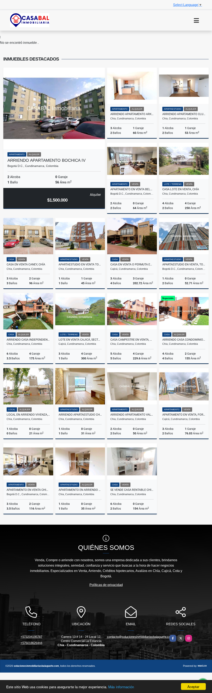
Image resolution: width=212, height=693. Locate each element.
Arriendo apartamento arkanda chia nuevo (132, 114)
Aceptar (193, 686)
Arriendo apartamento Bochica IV (46, 160)
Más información (121, 686)
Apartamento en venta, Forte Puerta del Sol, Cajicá (184, 414)
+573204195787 (31, 636)
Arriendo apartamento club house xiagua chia (184, 114)
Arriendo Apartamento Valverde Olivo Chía (132, 414)
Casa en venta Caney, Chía (26, 264)
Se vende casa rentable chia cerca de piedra (132, 489)
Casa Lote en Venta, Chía (180, 189)
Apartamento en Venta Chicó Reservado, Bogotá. (28, 489)
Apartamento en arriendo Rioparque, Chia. (80, 489)
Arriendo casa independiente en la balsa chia (28, 339)
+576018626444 (31, 643)
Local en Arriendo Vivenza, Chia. (28, 414)
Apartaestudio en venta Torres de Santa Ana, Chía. (80, 264)
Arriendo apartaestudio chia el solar (80, 414)
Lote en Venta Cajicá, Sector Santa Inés (80, 339)
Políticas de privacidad (106, 585)
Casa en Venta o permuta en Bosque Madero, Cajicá (132, 264)
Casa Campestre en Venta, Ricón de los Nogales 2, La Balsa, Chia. (132, 339)
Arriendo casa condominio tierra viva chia (184, 339)
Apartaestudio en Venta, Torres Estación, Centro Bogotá (184, 264)
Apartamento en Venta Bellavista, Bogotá (132, 189)
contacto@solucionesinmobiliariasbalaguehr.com (140, 636)
